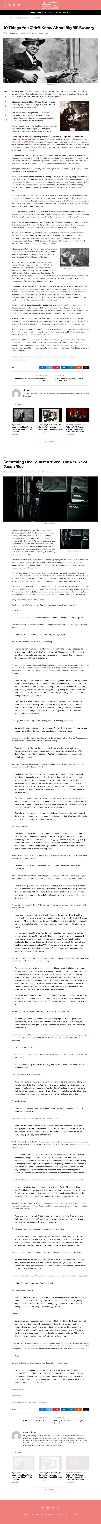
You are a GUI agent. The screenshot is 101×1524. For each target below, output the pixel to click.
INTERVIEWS (49, 12)
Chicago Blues (38, 357)
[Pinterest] (6, 115)
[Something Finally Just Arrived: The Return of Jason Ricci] (50, 499)
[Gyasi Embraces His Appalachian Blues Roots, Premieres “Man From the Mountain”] (23, 415)
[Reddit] (6, 106)
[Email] (6, 120)
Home (25, 1514)
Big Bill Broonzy (26, 357)
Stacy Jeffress (14, 472)
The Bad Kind (42, 1402)
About (75, 1514)
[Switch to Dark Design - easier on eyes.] (94, 13)
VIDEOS (66, 12)
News (5, 23)
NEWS (33, 12)
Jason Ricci (18, 1389)
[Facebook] (6, 96)
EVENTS (58, 12)
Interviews (49, 1514)
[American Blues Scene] (50, 5)
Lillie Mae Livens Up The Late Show (34, 1421)
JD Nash (12, 33)
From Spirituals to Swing (53, 357)
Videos (68, 1514)
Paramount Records (19, 360)
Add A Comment (50, 441)
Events (60, 1514)
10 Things (16, 357)
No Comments (33, 33)
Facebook (17, 1395)
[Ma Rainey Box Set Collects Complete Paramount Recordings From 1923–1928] (50, 415)
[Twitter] (6, 101)
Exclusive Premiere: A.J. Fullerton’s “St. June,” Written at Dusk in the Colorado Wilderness (75, 428)
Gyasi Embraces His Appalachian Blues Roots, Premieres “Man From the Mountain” (22, 428)
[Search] (97, 12)
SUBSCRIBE (91, 5)
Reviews (39, 1514)
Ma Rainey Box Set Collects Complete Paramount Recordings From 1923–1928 (50, 427)
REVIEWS (40, 12)
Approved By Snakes (19, 1402)
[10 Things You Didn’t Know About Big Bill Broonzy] (50, 60)
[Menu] (4, 12)
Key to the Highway (70, 357)
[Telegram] (6, 110)
